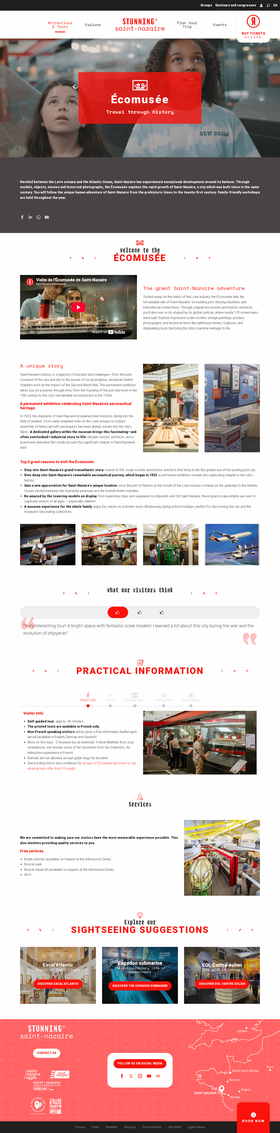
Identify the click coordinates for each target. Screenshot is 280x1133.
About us (130, 1127)
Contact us (46, 1053)
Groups (80, 1127)
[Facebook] (121, 1076)
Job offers (174, 1127)
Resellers (111, 1127)
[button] (268, 5)
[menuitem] (60, 24)
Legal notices (196, 1127)
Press (95, 1127)
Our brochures (151, 1127)
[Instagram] (140, 1076)
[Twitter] (130, 1076)
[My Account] (261, 5)
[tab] (118, 612)
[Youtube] (149, 1076)
